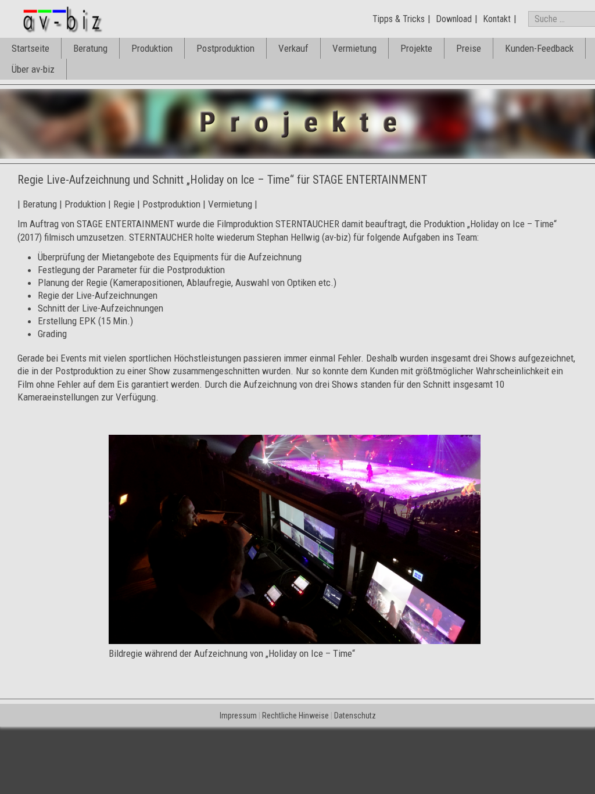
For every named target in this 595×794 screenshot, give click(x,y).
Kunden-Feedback (539, 48)
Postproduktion (225, 48)
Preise (468, 48)
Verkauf (293, 48)
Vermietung (354, 48)
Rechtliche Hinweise (295, 715)
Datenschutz (355, 715)
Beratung (90, 48)
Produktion (152, 48)
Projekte (416, 48)
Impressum (238, 715)
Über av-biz (33, 69)
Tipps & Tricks (398, 18)
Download (454, 18)
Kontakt (497, 18)
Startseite (30, 48)
